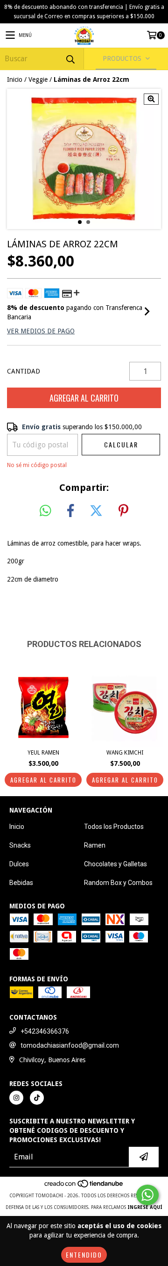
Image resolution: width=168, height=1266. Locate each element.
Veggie (38, 79)
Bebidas (21, 882)
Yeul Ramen (43, 752)
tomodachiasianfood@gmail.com (70, 1045)
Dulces (19, 864)
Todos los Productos (114, 826)
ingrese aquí (144, 1207)
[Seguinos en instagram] (16, 1098)
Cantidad (23, 371)
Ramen (94, 845)
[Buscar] (70, 58)
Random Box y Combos (118, 882)
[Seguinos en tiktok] (37, 1098)
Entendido (84, 1254)
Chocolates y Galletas (115, 864)
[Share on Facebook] (70, 511)
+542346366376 (45, 1031)
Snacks (20, 845)
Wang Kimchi (124, 752)
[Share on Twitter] (96, 511)
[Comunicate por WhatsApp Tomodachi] (147, 1195)
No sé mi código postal (37, 465)
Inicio (14, 79)
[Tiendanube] (84, 1186)
